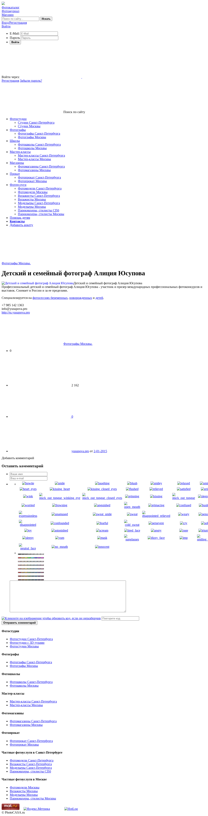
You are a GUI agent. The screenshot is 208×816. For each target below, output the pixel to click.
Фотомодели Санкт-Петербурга (40, 188)
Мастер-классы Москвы (34, 159)
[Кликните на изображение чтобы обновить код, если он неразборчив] (51, 618)
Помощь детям (20, 217)
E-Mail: (15, 33)
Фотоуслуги (18, 184)
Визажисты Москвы (32, 199)
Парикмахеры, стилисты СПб (38, 210)
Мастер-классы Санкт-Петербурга (41, 155)
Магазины (17, 163)
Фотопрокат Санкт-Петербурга (39, 177)
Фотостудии (18, 119)
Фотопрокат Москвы (32, 181)
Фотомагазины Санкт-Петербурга (41, 166)
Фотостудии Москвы (24, 646)
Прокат (15, 173)
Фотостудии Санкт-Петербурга (31, 639)
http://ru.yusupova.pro (16, 312)
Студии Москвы (29, 126)
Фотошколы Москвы (32, 148)
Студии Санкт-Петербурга (36, 122)
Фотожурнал (10, 11)
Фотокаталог (11, 7)
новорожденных (80, 298)
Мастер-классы (20, 152)
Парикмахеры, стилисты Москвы (41, 214)
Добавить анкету (21, 225)
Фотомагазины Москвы (34, 170)
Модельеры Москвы (32, 206)
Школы (15, 141)
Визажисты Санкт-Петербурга (39, 195)
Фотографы (18, 130)
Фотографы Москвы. (16, 263)
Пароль (15, 37)
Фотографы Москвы (32, 137)
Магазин (8, 14)
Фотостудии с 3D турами (27, 642)
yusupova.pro (80, 451)
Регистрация (10, 80)
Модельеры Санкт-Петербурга (39, 203)
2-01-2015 (100, 451)
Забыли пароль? (31, 80)
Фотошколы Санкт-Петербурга (39, 144)
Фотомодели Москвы (33, 192)
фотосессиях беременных (50, 298)
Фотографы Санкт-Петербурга (39, 133)
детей (99, 298)
